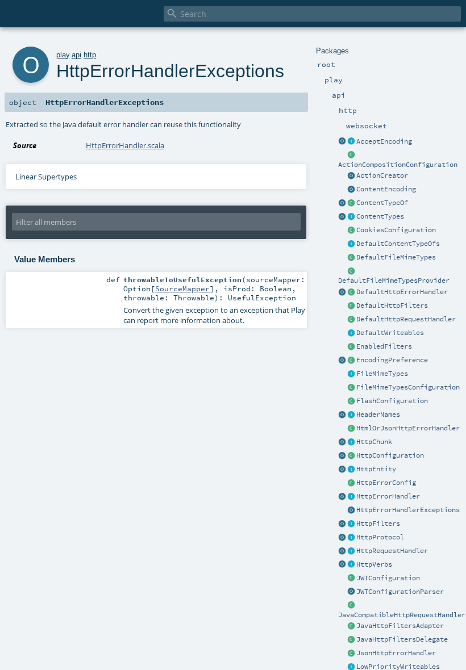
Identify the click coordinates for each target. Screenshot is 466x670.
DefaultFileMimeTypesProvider (394, 280)
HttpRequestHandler (392, 551)
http (90, 55)
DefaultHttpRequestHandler (406, 319)
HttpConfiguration (390, 455)
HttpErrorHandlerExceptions (408, 510)
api (76, 55)
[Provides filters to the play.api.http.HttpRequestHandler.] (351, 524)
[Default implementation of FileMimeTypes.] (351, 257)
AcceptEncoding (384, 141)
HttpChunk (374, 442)
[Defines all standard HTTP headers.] (342, 415)
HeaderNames (378, 414)
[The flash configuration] (351, 401)
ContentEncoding (386, 189)
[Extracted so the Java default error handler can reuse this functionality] (351, 510)
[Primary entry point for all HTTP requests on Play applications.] (351, 551)
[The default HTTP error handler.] (351, 292)
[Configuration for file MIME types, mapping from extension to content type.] (351, 387)
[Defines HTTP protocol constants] (342, 537)
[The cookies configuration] (351, 230)
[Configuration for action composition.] (351, 155)
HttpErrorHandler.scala (125, 145)
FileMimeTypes (382, 374)
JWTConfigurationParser (400, 592)
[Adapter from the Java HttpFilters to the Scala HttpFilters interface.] (351, 626)
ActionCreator (382, 175)
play (62, 55)
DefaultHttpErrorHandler (402, 292)
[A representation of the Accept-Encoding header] (351, 141)
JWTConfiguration (388, 578)
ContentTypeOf (382, 203)
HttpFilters (378, 523)
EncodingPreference (392, 360)
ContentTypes (380, 216)
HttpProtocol (380, 537)
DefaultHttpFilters (392, 305)
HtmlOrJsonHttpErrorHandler (408, 428)
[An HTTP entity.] (351, 469)
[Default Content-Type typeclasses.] (342, 203)
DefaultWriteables (390, 333)
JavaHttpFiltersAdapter (400, 626)
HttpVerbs (374, 564)
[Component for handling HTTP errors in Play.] (351, 496)
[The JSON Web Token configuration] (351, 578)
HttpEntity (376, 469)
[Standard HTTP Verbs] (342, 565)
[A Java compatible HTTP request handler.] (351, 605)
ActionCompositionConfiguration (397, 165)
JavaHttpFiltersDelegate (402, 639)
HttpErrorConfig (386, 483)
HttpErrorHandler (388, 496)
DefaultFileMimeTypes (396, 257)
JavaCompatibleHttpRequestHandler (401, 615)
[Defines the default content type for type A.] (351, 203)
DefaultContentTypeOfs (398, 244)
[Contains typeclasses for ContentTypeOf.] (351, 244)
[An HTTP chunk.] (351, 442)
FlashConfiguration (392, 401)
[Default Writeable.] (351, 333)
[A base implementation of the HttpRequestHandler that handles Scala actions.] (351, 319)
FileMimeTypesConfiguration (408, 387)
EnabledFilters (384, 346)
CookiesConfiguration (396, 230)
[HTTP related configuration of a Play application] (351, 455)
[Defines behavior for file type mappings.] (351, 374)
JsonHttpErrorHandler (396, 653)
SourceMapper (182, 288)
